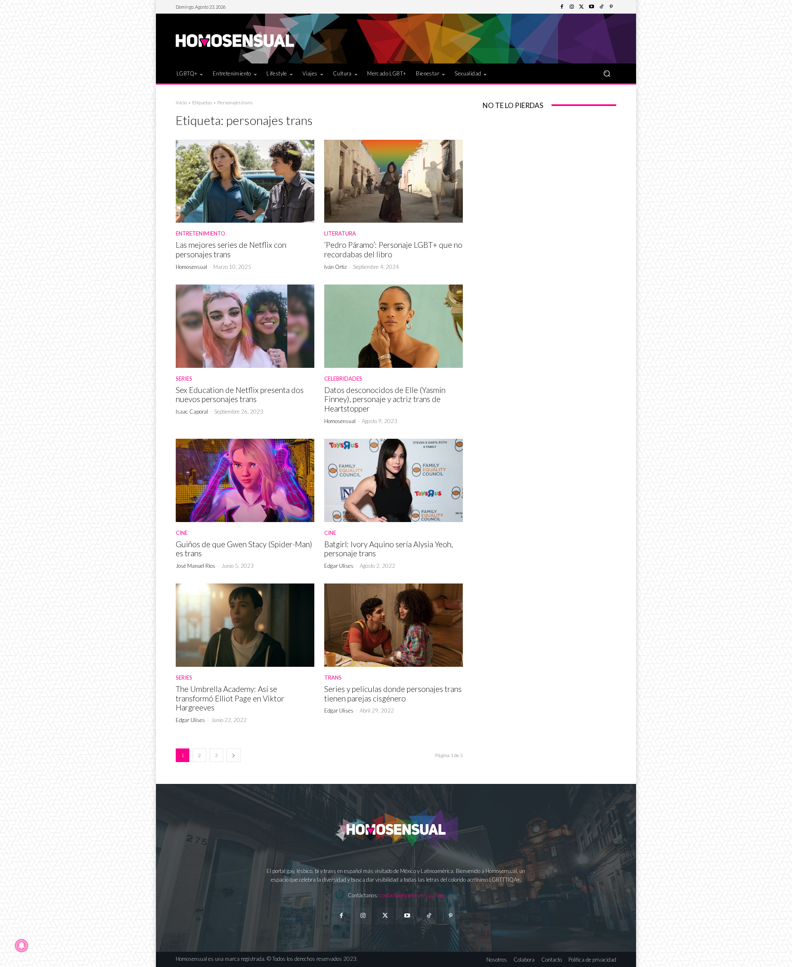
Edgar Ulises (339, 565)
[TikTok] (601, 7)
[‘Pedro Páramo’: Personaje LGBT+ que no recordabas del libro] (393, 181)
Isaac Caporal (192, 411)
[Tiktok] (429, 916)
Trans (333, 677)
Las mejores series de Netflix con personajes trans (231, 249)
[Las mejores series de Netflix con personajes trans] (245, 181)
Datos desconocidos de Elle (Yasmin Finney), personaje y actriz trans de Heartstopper (385, 399)
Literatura (340, 233)
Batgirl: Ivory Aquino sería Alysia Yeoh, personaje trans (388, 548)
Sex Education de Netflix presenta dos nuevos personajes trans (240, 394)
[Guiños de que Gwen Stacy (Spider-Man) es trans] (245, 480)
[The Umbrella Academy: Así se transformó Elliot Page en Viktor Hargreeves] (245, 625)
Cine (182, 533)
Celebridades (343, 378)
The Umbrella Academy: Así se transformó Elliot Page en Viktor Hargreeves (230, 698)
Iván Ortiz (335, 267)
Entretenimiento (200, 233)
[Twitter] (582, 7)
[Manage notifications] (21, 945)
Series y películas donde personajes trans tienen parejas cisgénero (393, 693)
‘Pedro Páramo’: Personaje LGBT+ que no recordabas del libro (393, 249)
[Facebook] (562, 7)
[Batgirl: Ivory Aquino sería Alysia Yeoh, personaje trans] (393, 480)
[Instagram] (572, 7)
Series (184, 378)
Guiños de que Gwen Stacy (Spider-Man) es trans (244, 548)
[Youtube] (591, 7)
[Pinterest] (611, 7)
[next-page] (233, 755)
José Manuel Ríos (195, 565)
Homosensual (191, 267)
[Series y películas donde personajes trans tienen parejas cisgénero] (393, 625)
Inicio (181, 102)
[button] (606, 73)
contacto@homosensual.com (412, 895)
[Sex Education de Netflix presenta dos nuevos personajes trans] (245, 326)
